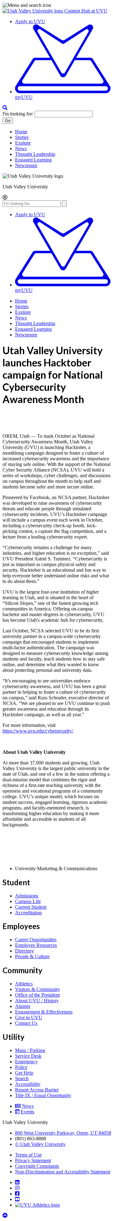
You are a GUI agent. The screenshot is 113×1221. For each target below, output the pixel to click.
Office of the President (37, 995)
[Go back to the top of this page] (6, 1215)
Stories (22, 137)
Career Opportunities (35, 939)
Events (27, 1111)
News (21, 148)
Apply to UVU (30, 21)
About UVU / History (37, 1000)
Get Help (24, 1072)
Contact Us (26, 1023)
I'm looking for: (18, 113)
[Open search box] (5, 107)
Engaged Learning (33, 159)
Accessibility (27, 1084)
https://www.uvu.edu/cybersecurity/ (38, 730)
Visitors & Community (37, 989)
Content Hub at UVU (85, 10)
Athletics (24, 983)
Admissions (26, 895)
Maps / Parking (30, 1050)
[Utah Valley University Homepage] (33, 10)
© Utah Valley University (40, 1144)
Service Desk (28, 1056)
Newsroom (26, 165)
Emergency (26, 1061)
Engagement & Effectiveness (44, 1011)
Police (21, 1067)
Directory (24, 950)
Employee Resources (36, 945)
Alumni (22, 1006)
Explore (23, 143)
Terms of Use (28, 1154)
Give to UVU (28, 1017)
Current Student (30, 907)
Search (22, 1078)
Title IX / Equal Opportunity (43, 1095)
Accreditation (28, 912)
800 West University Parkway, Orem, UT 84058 (63, 1133)
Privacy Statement (33, 1160)
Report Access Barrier (37, 1089)
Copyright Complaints (37, 1166)
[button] (56, 5)
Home (21, 131)
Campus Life (28, 901)
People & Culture (32, 956)
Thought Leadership (35, 154)
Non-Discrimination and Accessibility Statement (62, 1171)
